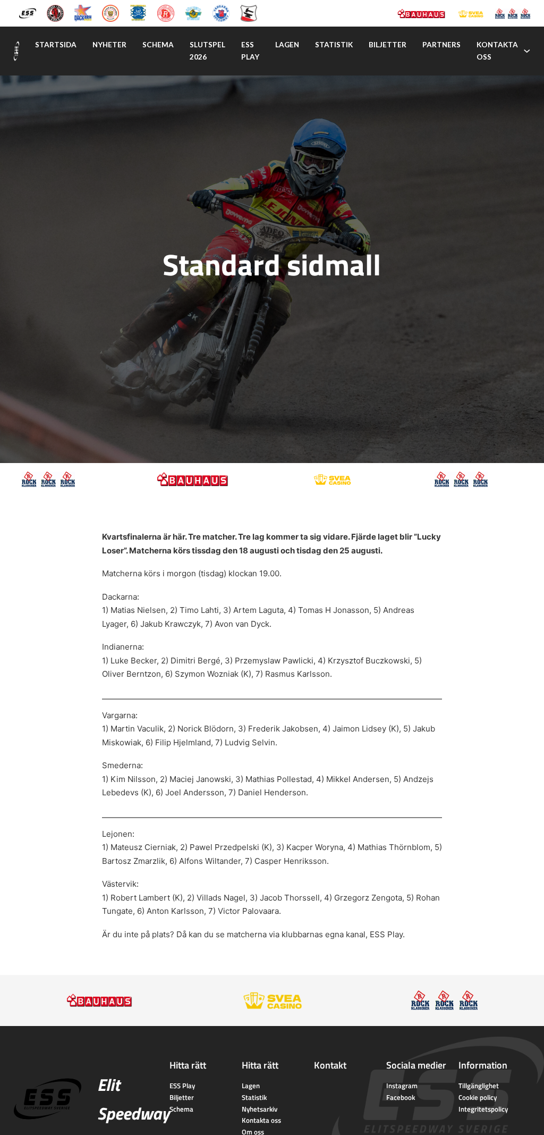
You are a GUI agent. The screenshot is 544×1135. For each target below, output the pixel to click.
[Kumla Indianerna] (55, 12)
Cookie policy (477, 1097)
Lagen (287, 44)
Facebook (400, 1097)
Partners (441, 44)
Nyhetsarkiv (259, 1109)
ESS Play (386, 934)
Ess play (250, 50)
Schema (158, 44)
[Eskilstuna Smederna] (248, 12)
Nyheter (109, 44)
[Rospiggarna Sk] (165, 12)
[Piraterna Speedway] (138, 12)
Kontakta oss (497, 50)
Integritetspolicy (483, 1109)
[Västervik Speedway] (193, 12)
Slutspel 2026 (207, 50)
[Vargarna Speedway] (221, 12)
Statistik (334, 44)
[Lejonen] (110, 12)
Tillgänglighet (478, 1085)
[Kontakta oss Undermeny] (527, 51)
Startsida (55, 44)
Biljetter (387, 44)
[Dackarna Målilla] (82, 12)
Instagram (402, 1085)
